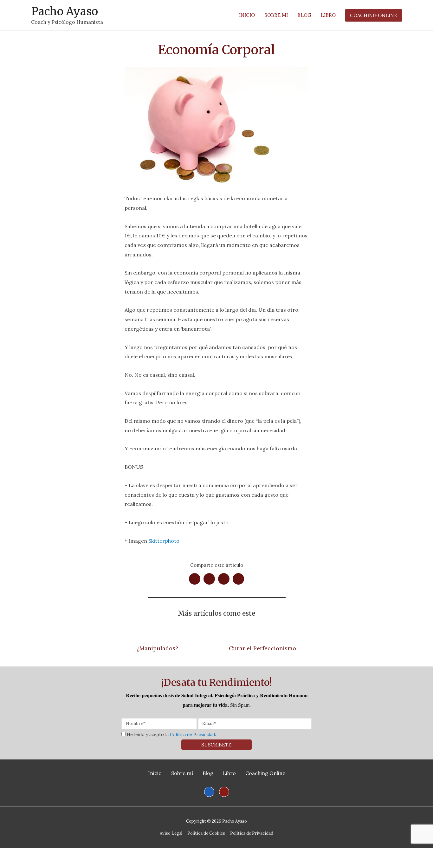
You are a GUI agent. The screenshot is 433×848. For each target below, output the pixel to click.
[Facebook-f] (209, 792)
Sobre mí (182, 773)
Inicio (155, 773)
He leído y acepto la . (171, 734)
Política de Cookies (206, 833)
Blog (208, 773)
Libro (229, 773)
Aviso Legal (171, 833)
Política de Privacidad (192, 734)
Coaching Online (265, 773)
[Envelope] (224, 792)
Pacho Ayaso (64, 11)
